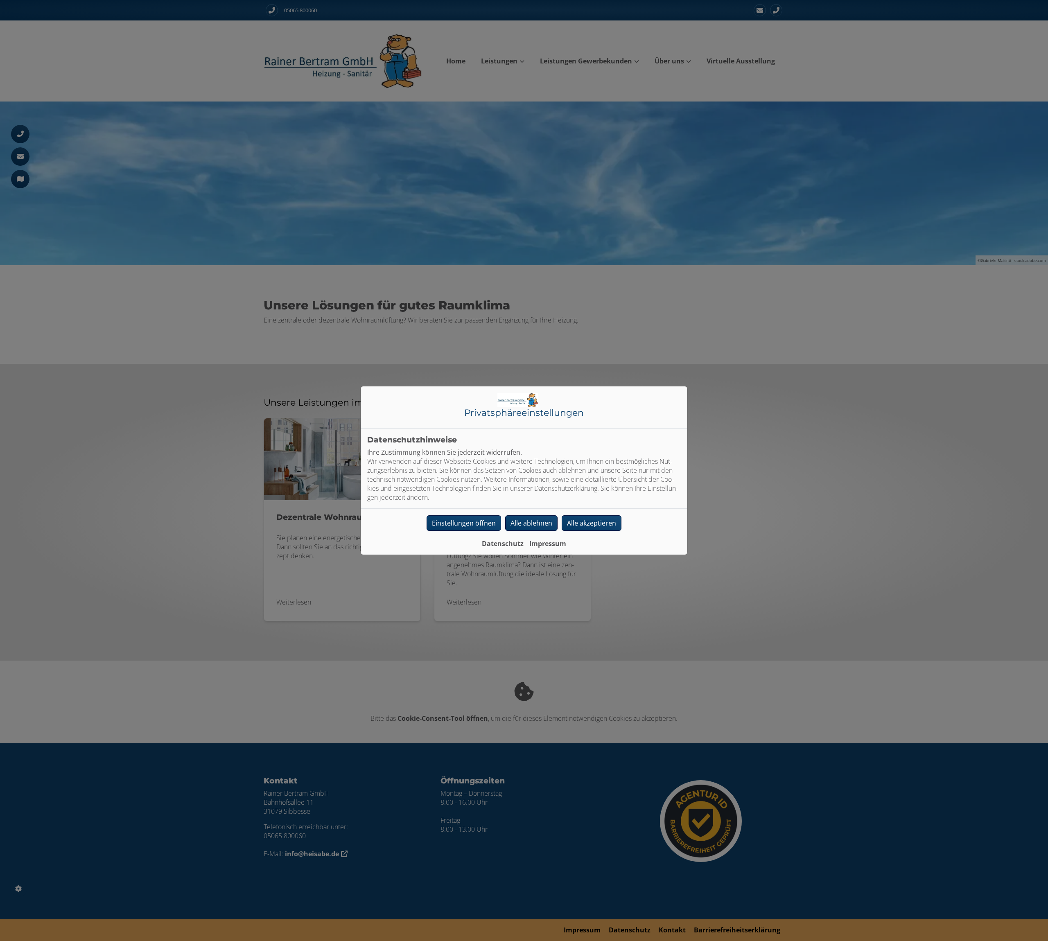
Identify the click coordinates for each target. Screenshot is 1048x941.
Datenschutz (503, 543)
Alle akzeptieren (591, 523)
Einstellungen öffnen (464, 523)
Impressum (547, 543)
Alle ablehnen (531, 523)
